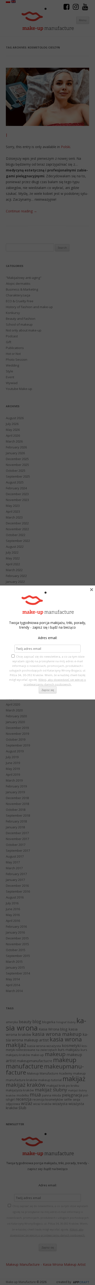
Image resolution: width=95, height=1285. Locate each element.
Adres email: (47, 637)
